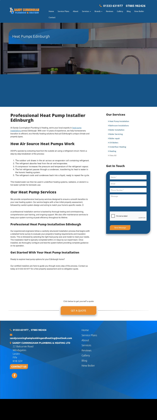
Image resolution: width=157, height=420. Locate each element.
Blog (129, 11)
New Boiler (139, 11)
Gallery (120, 11)
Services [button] (86, 11)
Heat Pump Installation (119, 121)
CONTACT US (18, 366)
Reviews (109, 11)
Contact (52, 17)
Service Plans (63, 11)
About (75, 11)
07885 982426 (135, 6)
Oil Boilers (113, 143)
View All (112, 155)
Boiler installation (116, 130)
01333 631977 (113, 6)
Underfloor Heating (117, 147)
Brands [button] (98, 11)
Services (86, 345)
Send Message (120, 227)
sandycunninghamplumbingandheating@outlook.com (41, 338)
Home (51, 11)
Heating (112, 151)
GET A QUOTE (78, 310)
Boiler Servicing (116, 134)
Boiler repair (114, 138)
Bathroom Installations (119, 126)
